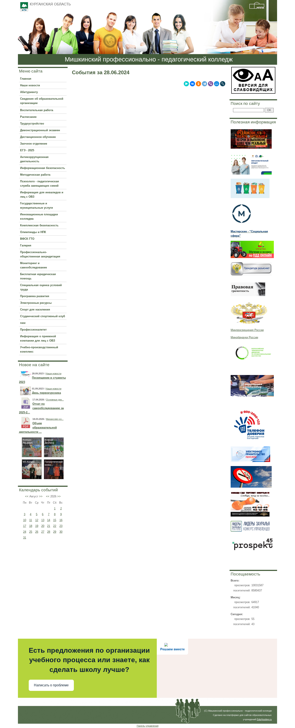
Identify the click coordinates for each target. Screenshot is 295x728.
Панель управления (148, 726)
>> (41, 496)
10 (24, 520)
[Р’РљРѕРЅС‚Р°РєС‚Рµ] (192, 83)
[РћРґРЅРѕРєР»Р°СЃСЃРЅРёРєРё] (198, 83)
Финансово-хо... (54, 419)
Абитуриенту (29, 92)
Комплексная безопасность (39, 225)
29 (54, 531)
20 (42, 526)
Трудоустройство (32, 123)
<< (27, 496)
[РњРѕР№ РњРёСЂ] (216, 83)
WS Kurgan (29, 461)
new (22, 323)
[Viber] (210, 83)
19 (36, 526)
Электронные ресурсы (36, 302)
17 (24, 526)
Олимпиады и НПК (33, 232)
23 (60, 526)
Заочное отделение (33, 143)
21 (48, 526)
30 (60, 531)
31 (24, 537)
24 (24, 531)
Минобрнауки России (244, 337)
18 (30, 526)
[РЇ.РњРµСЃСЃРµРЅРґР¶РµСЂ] (186, 83)
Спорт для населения (35, 309)
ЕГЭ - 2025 (27, 150)
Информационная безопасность (42, 168)
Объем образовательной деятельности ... (38, 427)
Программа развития (34, 296)
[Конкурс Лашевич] (31, 456)
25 (30, 531)
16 (60, 520)
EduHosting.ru (264, 719)
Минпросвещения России (247, 330)
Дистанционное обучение (38, 137)
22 (54, 526)
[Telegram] (204, 83)
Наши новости (30, 85)
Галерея (25, 245)
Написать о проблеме (51, 685)
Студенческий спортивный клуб (42, 316)
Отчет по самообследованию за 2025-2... (41, 408)
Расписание (28, 116)
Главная (25, 78)
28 (48, 531)
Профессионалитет (33, 329)
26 (36, 531)
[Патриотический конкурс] (53, 478)
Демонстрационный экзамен (40, 130)
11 (30, 520)
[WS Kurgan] (31, 478)
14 (48, 520)
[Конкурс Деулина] (53, 456)
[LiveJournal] (222, 83)
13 (42, 520)
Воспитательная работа (36, 110)
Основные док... (55, 399)
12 (36, 520)
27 (42, 531)
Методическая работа (35, 174)
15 (54, 520)
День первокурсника (46, 392)
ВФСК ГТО (27, 238)
